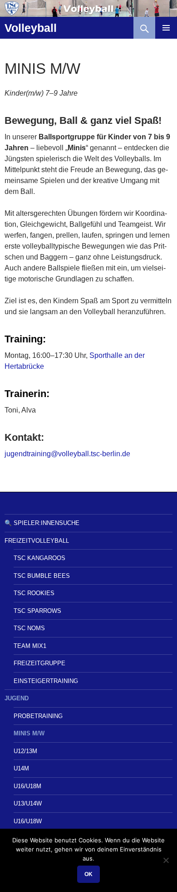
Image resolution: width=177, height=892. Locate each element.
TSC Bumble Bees (42, 575)
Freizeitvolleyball (37, 540)
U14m (21, 768)
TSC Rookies (34, 593)
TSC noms (29, 628)
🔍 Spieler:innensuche (42, 523)
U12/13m (25, 751)
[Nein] (165, 860)
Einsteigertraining (46, 681)
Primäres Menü (166, 28)
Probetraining (38, 716)
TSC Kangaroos (39, 558)
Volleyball (31, 27)
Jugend (17, 698)
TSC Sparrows (37, 610)
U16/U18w (28, 821)
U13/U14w (28, 803)
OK (88, 874)
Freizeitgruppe (39, 663)
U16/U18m (27, 786)
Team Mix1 (30, 645)
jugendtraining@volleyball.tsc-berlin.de (67, 454)
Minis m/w (29, 733)
